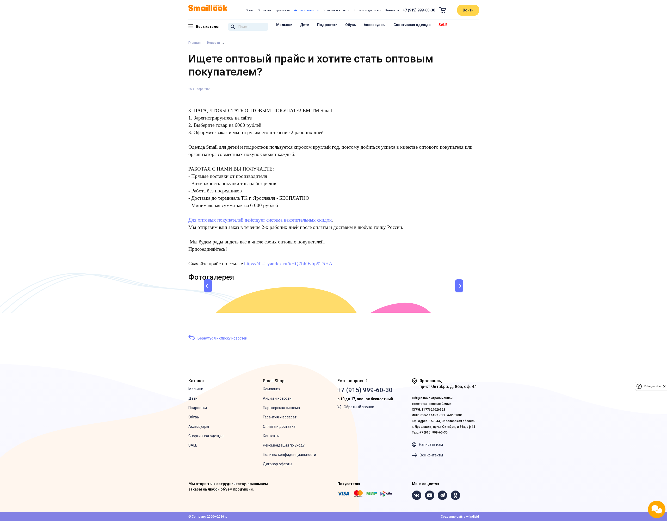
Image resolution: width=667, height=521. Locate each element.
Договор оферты (277, 464)
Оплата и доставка (367, 10)
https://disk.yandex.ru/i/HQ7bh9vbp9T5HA (288, 263)
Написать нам (431, 444)
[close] (664, 386)
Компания (271, 389)
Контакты (392, 10)
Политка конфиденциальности (289, 455)
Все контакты (431, 455)
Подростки (327, 25)
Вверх (627, 491)
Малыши (284, 25)
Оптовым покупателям (274, 10)
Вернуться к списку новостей (222, 338)
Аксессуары (375, 25)
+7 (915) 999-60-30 (419, 10)
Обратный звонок (359, 407)
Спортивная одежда (412, 25)
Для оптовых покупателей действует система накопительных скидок (260, 220)
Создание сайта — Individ (460, 516)
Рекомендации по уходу (284, 445)
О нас (250, 10)
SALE (443, 25)
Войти (468, 10)
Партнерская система (281, 408)
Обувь (350, 25)
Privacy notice (652, 386)
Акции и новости (306, 10)
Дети (304, 25)
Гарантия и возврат (336, 10)
